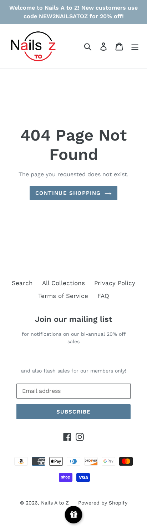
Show (73, 514)
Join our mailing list (73, 319)
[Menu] (135, 46)
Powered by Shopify (102, 503)
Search (22, 283)
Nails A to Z (55, 503)
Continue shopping (68, 193)
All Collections (63, 283)
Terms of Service (63, 295)
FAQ (103, 295)
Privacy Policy (114, 283)
